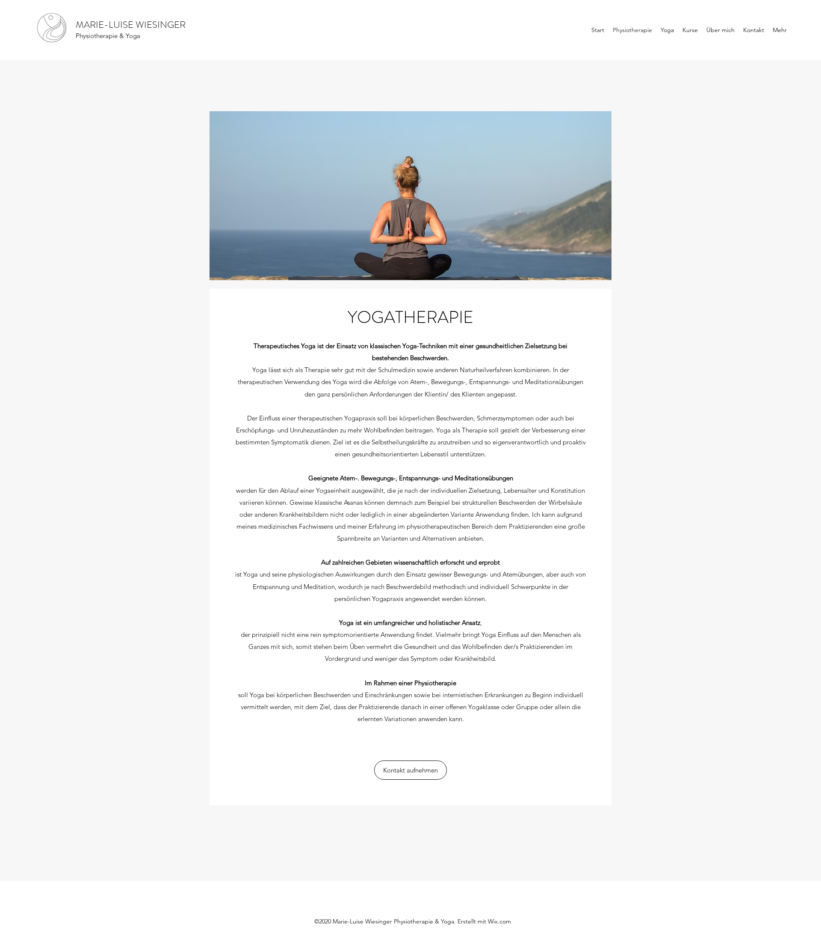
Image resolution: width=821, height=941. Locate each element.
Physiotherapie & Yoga (108, 36)
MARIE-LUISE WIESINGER (131, 24)
